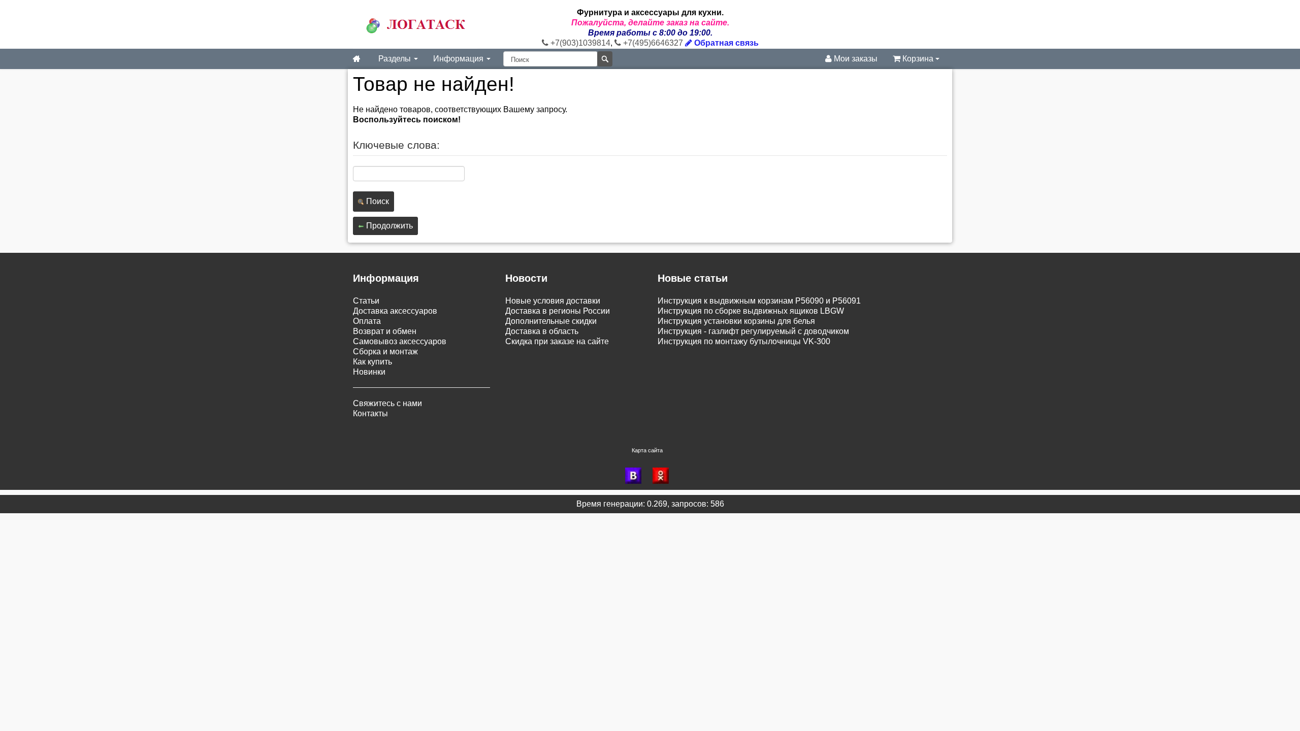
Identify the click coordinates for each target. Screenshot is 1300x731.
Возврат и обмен (384, 331)
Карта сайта (647, 450)
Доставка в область (541, 331)
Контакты (370, 413)
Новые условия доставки (552, 300)
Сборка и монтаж (385, 351)
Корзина (917, 58)
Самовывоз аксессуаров (399, 341)
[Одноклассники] (664, 475)
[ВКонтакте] (636, 475)
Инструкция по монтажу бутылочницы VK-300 (744, 341)
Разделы (395, 58)
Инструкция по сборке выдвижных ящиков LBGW (751, 311)
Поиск (376, 201)
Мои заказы (855, 58)
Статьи (366, 300)
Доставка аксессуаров (395, 311)
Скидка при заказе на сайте (557, 341)
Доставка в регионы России (557, 311)
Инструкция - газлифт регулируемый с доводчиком (753, 331)
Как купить (372, 361)
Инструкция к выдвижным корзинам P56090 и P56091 (759, 300)
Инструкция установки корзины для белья (736, 321)
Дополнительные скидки (551, 321)
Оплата (367, 321)
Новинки (369, 372)
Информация (459, 58)
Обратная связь (725, 43)
